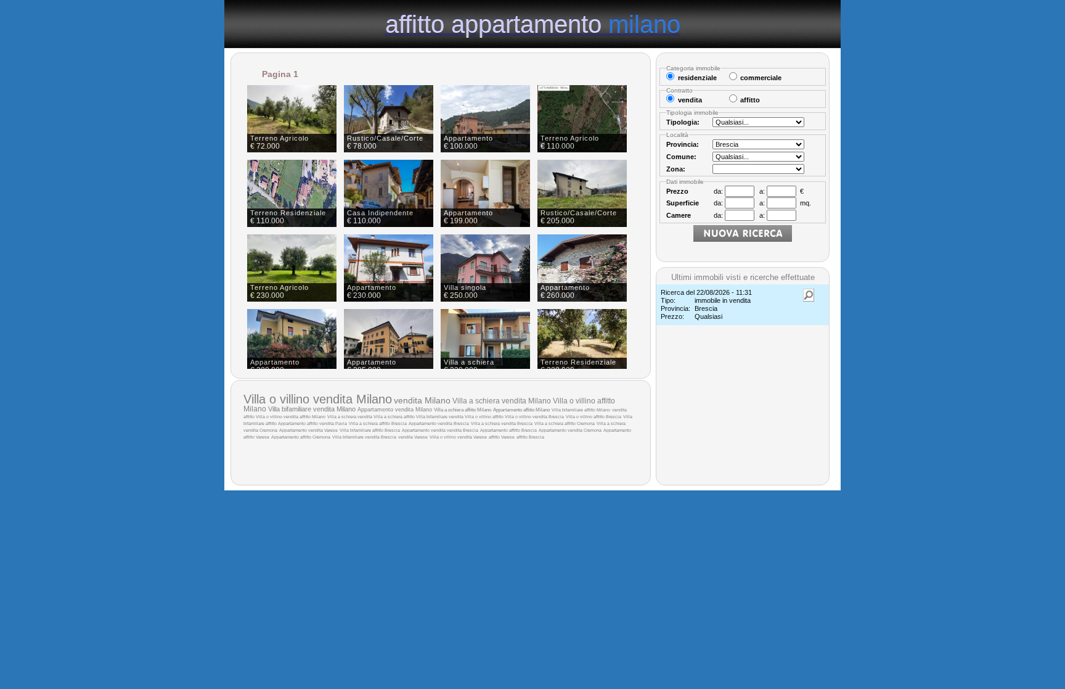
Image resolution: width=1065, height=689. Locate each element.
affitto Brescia (530, 437)
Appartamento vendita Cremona (570, 430)
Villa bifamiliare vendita (440, 417)
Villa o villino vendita (278, 417)
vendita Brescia (462, 430)
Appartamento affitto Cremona (300, 437)
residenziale (697, 77)
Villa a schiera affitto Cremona (564, 423)
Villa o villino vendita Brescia (534, 417)
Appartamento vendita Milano (394, 409)
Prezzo (677, 191)
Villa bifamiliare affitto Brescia (370, 430)
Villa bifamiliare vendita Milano (312, 409)
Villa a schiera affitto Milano (462, 410)
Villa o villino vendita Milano (317, 399)
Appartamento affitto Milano (521, 410)
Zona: (675, 169)
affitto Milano (312, 417)
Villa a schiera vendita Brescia (501, 423)
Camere (678, 215)
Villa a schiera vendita (350, 417)
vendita (619, 410)
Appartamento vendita (424, 430)
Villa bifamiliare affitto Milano (581, 410)
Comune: (681, 156)
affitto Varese (502, 437)
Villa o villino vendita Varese (458, 437)
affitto (249, 417)
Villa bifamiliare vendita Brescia (364, 437)
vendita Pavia (333, 423)
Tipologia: (683, 122)
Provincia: (682, 144)
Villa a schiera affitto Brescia (378, 423)
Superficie (682, 203)
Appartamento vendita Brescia (439, 423)
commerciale (760, 77)
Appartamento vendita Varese (308, 430)
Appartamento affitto (298, 423)
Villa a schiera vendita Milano (501, 401)
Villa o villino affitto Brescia (593, 417)
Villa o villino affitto (485, 417)
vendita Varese (413, 437)
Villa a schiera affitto (394, 417)
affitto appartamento (532, 23)
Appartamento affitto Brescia (508, 430)
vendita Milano (422, 400)
